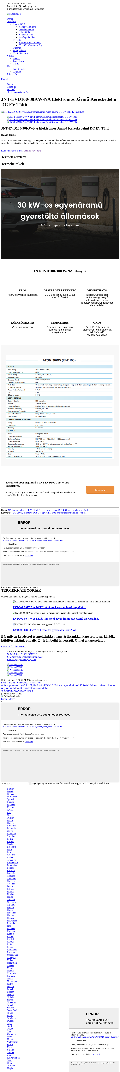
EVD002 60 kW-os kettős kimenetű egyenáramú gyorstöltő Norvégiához (56, 618)
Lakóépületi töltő (26, 29)
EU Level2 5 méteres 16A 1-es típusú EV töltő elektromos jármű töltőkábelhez (49, 512)
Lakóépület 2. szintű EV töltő (39, 685)
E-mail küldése (8, 699)
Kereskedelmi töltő (27, 26)
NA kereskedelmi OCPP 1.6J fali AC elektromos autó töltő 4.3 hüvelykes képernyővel (48, 510)
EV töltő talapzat (20, 53)
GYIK (16, 63)
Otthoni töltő (24, 32)
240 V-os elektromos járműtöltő (32, 688)
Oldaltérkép (22, 682)
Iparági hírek (19, 69)
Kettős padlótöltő (27, 37)
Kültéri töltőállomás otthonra (93, 685)
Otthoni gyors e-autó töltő (13, 685)
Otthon (10, 19)
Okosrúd (17, 48)
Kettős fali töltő (26, 34)
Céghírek (17, 71)
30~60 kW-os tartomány (30, 42)
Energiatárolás (19, 50)
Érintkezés (12, 74)
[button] (100, 490)
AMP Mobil (35, 682)
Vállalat (10, 56)
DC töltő (17, 40)
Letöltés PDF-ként (32, 150)
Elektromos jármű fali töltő (66, 685)
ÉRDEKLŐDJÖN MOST (13, 646)
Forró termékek (8, 682)
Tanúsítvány (18, 61)
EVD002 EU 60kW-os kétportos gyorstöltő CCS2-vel (44, 629)
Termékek (11, 21)
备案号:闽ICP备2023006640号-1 (17, 690)
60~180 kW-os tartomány (30, 45)
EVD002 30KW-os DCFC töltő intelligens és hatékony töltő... (49, 607)
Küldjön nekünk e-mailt (12, 150)
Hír (8, 66)
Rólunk (16, 58)
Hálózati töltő (19, 24)
